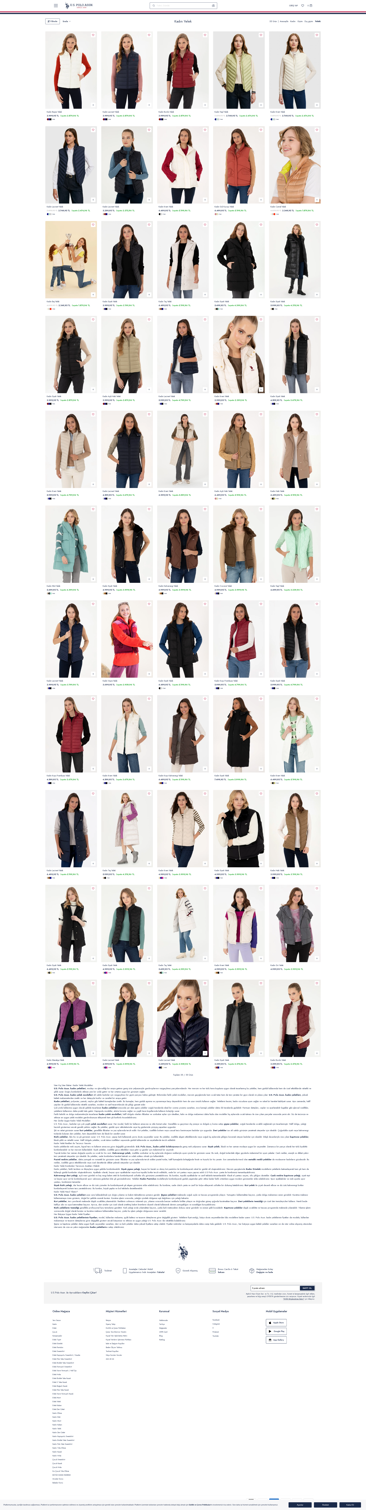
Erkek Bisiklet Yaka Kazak (61, 1378)
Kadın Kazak (57, 1452)
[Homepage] (79, 5)
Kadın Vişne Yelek (110, 680)
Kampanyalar (57, 1336)
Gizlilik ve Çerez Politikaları (116, 1328)
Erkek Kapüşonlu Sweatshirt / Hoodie (66, 1355)
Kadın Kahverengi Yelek (168, 586)
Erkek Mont (56, 1397)
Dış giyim (309, 21)
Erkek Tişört (56, 1339)
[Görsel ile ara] (213, 5)
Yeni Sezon (56, 1320)
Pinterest (216, 1332)
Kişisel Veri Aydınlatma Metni (116, 1336)
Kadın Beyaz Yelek (54, 111)
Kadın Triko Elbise (59, 1448)
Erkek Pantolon (57, 1347)
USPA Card (163, 1332)
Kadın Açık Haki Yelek (112, 396)
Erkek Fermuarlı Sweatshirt (62, 1366)
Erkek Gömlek (57, 1343)
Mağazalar (163, 1328)
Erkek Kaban (57, 1405)
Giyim (300, 21)
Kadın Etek (56, 1417)
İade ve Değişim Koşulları (115, 1343)
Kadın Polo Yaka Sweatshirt (62, 1444)
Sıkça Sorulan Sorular (114, 1355)
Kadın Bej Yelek (53, 301)
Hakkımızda (163, 1320)
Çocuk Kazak (57, 1463)
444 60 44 (110, 1359)
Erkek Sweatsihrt (58, 1351)
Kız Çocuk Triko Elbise (60, 1471)
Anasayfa (284, 21)
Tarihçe (162, 1324)
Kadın (292, 21)
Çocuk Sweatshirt (58, 1459)
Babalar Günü (57, 1482)
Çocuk (54, 1332)
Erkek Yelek (56, 1401)
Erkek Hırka (56, 1374)
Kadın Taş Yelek (165, 301)
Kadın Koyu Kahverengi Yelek (171, 775)
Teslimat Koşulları (112, 1351)
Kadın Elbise (57, 1413)
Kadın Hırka (56, 1455)
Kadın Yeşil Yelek (221, 111)
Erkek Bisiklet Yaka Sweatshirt (63, 1363)
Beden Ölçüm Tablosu (114, 1347)
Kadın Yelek (56, 1428)
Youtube (216, 1336)
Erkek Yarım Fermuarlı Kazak (62, 1394)
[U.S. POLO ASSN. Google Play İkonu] (290, 1331)
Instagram (216, 1324)
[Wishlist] (302, 5)
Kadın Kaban (57, 1424)
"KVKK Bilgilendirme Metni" (293, 1299)
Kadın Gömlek (253, 1169)
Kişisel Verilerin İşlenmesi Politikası (118, 1339)
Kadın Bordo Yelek (166, 111)
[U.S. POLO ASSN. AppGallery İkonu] (290, 1340)
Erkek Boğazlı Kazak (59, 1386)
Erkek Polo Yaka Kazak (60, 1390)
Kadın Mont (56, 1421)
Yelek (318, 21)
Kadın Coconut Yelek (223, 586)
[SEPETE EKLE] (93, 105)
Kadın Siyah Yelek (110, 301)
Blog (161, 1336)
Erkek (54, 1328)
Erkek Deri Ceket (58, 1409)
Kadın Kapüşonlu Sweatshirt (62, 1436)
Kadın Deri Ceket (58, 1432)
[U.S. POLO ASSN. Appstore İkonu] (290, 1322)
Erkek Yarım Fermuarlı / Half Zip (64, 1370)
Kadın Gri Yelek (276, 965)
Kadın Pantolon (148, 1178)
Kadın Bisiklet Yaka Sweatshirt (63, 1440)
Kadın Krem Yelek (277, 111)
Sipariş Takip (110, 1324)
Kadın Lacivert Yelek (111, 111)
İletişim (108, 1320)
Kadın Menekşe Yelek (55, 1060)
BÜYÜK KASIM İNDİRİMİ (61, 1475)
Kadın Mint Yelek (53, 586)
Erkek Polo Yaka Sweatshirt (62, 1359)
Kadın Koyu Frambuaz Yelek (226, 680)
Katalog (162, 1339)
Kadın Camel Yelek (278, 206)
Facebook (216, 1320)
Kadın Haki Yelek (277, 491)
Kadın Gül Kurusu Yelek (224, 206)
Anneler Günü (57, 1479)
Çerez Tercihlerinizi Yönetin (116, 1332)
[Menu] (56, 5)
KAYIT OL (307, 1288)
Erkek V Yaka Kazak (59, 1382)
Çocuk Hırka (57, 1467)
